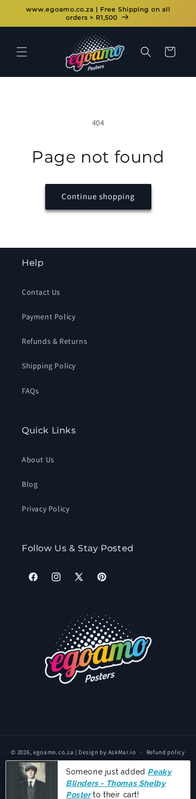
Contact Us (41, 292)
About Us (38, 459)
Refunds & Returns (54, 341)
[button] (22, 52)
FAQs (30, 391)
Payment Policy (48, 316)
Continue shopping (98, 196)
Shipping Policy (49, 366)
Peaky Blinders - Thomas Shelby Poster (118, 762)
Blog (30, 484)
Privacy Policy (45, 509)
